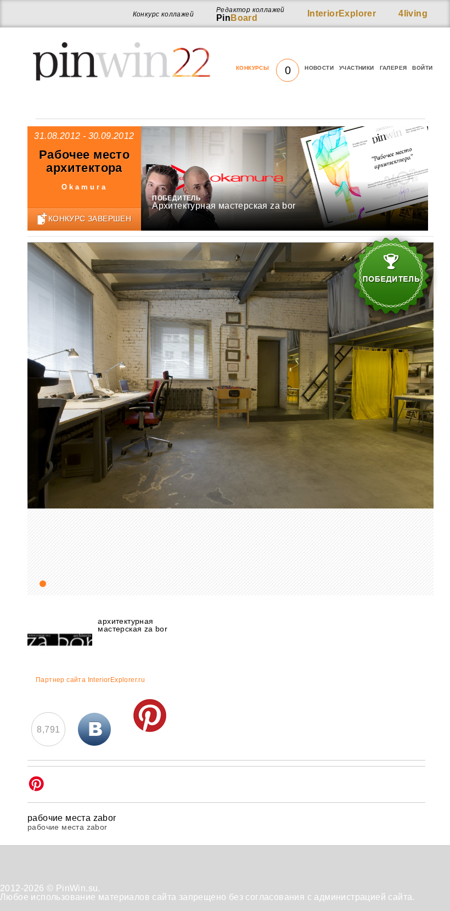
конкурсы (263, 68)
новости (319, 68)
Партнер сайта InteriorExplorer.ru (90, 680)
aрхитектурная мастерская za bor (132, 625)
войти (422, 68)
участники (356, 68)
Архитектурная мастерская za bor (223, 205)
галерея (393, 68)
